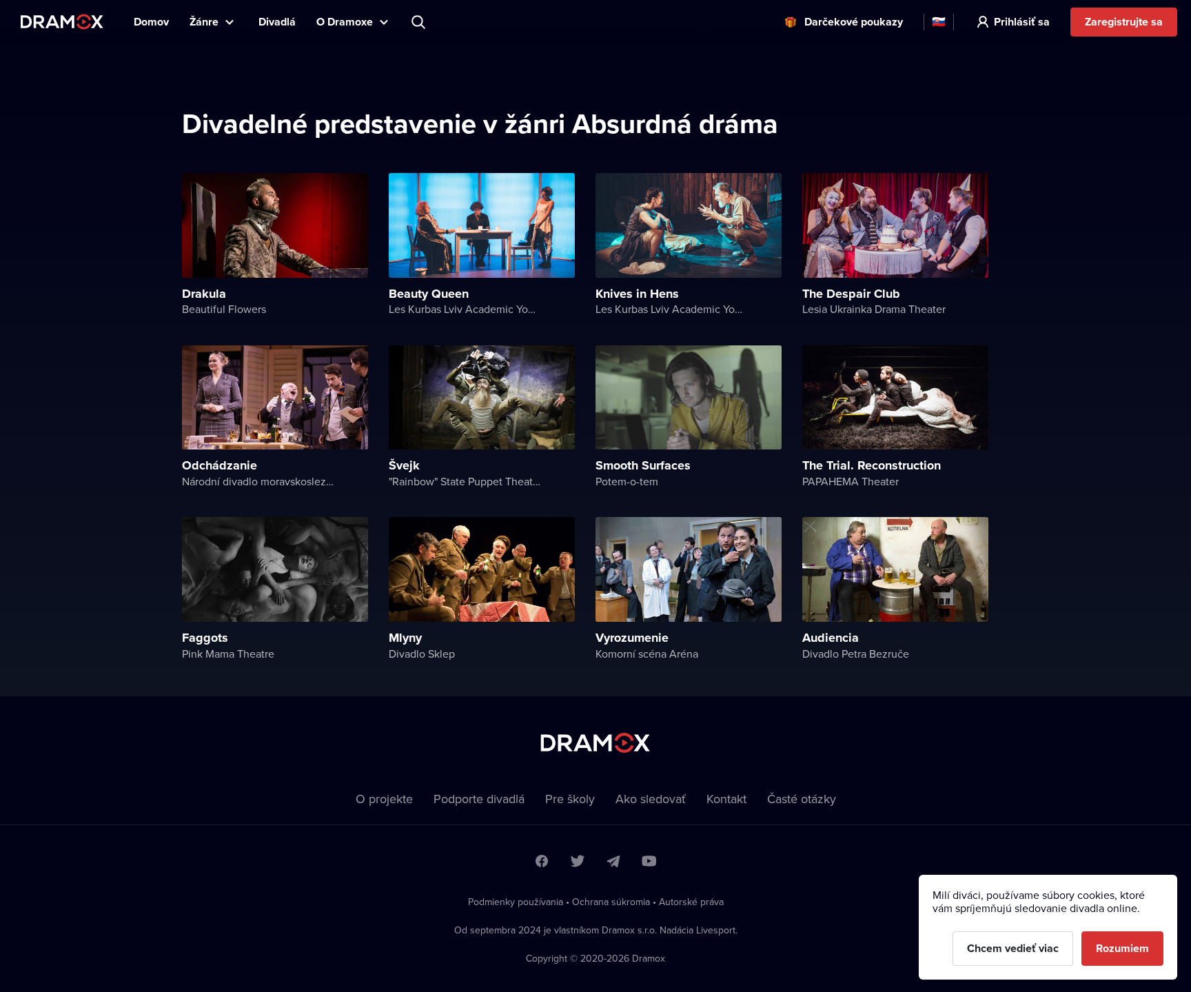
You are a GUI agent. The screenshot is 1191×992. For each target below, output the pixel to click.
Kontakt (726, 798)
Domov (151, 22)
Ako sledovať (650, 798)
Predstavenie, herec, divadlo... (419, 22)
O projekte (384, 798)
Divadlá (277, 22)
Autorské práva (691, 902)
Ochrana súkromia (611, 902)
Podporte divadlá (479, 798)
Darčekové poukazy (853, 22)
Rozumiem (1122, 948)
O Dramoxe (344, 22)
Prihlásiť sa (1022, 22)
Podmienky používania (515, 902)
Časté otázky (801, 798)
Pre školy (570, 798)
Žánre (204, 22)
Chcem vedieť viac (1013, 948)
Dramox (62, 22)
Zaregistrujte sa (1124, 22)
